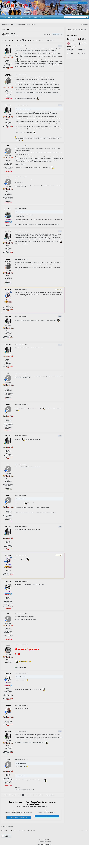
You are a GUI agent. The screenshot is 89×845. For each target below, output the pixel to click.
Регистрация (83, 2)
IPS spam (40, 844)
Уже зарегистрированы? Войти (68, 2)
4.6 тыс (8, 60)
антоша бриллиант (8, 74)
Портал (4, 17)
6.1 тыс (8, 160)
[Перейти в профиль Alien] (8, 650)
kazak (83, 38)
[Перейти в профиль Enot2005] (68, 43)
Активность (22, 17)
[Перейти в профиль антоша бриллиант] (8, 80)
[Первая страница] (3, 40)
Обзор (16, 17)
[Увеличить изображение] (20, 667)
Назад (6, 40)
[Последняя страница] (43, 40)
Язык (40, 839)
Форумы (10, 17)
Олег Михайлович (8, 209)
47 (36, 40)
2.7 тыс (8, 90)
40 (17, 40)
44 (28, 40)
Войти (46, 816)
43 (25, 40)
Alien (8, 645)
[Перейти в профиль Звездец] (8, 710)
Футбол (16, 35)
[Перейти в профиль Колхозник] (8, 586)
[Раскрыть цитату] (17, 108)
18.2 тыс (9, 225)
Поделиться (47, 34)
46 (33, 40)
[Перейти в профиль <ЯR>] (8, 151)
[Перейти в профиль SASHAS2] (3, 34)
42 (23, 40)
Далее (39, 40)
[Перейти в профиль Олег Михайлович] (8, 215)
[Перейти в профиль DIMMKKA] (79, 43)
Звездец (8, 705)
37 (9, 40)
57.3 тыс (9, 305)
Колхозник (8, 581)
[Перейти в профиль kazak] (79, 39)
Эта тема (81, 17)
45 (30, 40)
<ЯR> (8, 146)
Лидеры (29, 17)
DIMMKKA (84, 42)
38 (12, 40)
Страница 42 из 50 (50, 40)
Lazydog (8, 289)
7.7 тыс (8, 720)
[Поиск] (86, 17)
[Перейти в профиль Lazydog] (8, 294)
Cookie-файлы (46, 839)
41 (20, 40)
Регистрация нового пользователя (19, 817)
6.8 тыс (8, 597)
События (35, 17)
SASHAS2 (12, 33)
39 (15, 40)
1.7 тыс (8, 659)
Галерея (42, 17)
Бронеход (4, 3)
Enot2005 (73, 42)
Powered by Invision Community (44, 841)
